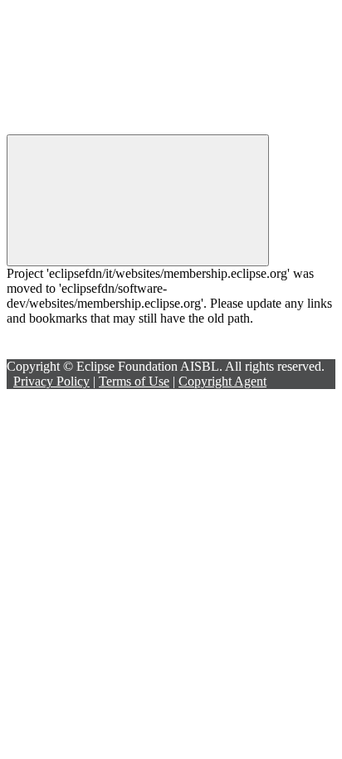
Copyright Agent (222, 381)
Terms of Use (134, 381)
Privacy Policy (51, 381)
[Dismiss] (138, 200)
